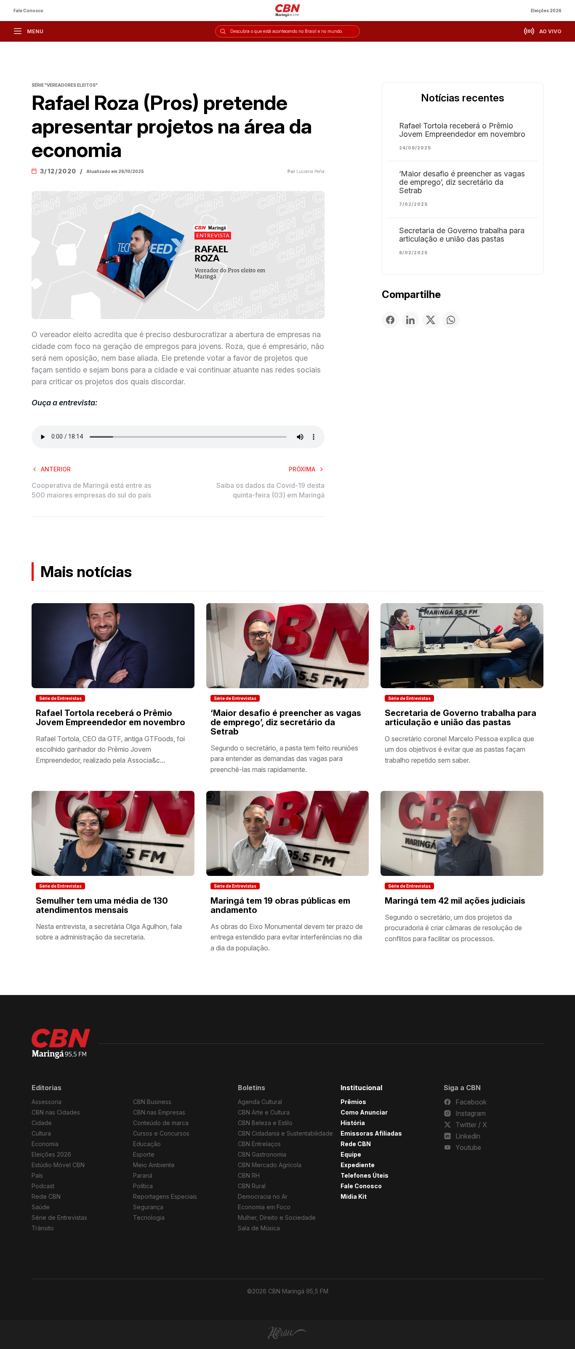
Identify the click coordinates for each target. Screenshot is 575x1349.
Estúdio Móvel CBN (58, 1164)
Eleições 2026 (546, 10)
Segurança (148, 1207)
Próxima (302, 469)
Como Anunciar (364, 1112)
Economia (45, 1143)
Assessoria (46, 1101)
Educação (147, 1143)
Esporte (143, 1154)
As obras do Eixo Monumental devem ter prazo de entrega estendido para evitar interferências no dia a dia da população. (286, 937)
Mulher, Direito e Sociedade (277, 1217)
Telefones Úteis (365, 1175)
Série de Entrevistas (60, 698)
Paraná (142, 1175)
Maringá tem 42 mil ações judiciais (455, 901)
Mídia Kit (354, 1196)
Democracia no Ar (263, 1196)
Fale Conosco (28, 10)
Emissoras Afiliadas (371, 1133)
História (353, 1122)
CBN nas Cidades (56, 1112)
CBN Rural (252, 1185)
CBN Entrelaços (259, 1143)
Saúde (41, 1207)
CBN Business (152, 1101)
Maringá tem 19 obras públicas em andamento (280, 905)
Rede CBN (46, 1196)
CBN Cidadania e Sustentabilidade (285, 1133)
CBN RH (249, 1175)
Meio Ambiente (154, 1164)
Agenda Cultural (260, 1101)
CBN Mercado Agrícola (269, 1164)
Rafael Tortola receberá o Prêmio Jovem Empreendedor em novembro (462, 130)
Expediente (358, 1164)
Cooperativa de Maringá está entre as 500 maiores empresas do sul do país (91, 490)
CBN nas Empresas (159, 1112)
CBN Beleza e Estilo (265, 1122)
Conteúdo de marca (161, 1122)
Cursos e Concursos (161, 1133)
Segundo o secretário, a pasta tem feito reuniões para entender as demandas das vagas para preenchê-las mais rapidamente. (284, 759)
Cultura (41, 1133)
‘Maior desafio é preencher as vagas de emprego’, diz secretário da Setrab (462, 182)
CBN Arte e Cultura (264, 1112)
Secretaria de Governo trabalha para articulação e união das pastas (461, 234)
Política (143, 1185)
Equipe (351, 1154)
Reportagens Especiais (165, 1196)
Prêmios (353, 1101)
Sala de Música (259, 1228)
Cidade (42, 1122)
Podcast (43, 1185)
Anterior (56, 469)
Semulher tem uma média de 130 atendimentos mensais (102, 905)
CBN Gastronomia (262, 1154)
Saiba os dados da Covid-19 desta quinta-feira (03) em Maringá (270, 490)
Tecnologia (149, 1217)
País (37, 1175)
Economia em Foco (264, 1207)
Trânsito (43, 1228)
